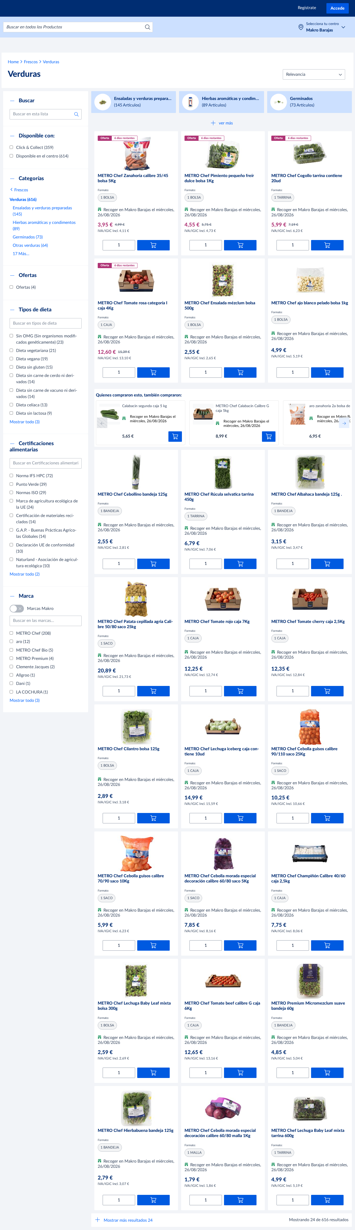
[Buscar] (147, 27)
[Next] (344, 423)
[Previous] (102, 423)
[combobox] (78, 27)
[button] (314, 74)
